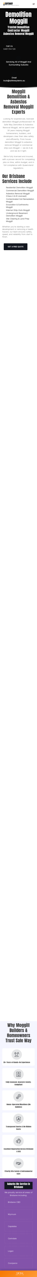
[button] (34, 4)
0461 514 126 (9, 49)
